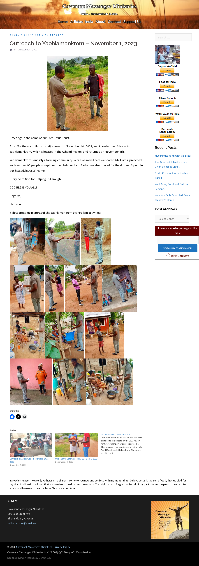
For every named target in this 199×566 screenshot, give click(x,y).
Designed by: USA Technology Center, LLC (29, 558)
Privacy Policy (62, 546)
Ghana (14, 35)
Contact (114, 22)
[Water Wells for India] (167, 117)
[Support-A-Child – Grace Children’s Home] (167, 60)
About (100, 22)
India (89, 22)
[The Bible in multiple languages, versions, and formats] (177, 255)
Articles (76, 22)
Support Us (132, 22)
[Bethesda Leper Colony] (167, 134)
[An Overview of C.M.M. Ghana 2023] (123, 444)
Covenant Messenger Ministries (99, 6)
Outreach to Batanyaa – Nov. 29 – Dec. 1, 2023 (76, 458)
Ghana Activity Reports (44, 35)
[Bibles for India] (167, 102)
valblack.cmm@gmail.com (23, 523)
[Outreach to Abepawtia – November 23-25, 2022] (31, 445)
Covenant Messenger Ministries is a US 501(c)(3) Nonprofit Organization (49, 552)
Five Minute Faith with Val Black (173, 155)
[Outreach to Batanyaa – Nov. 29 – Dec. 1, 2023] (76, 445)
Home (63, 22)
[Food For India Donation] (167, 86)
